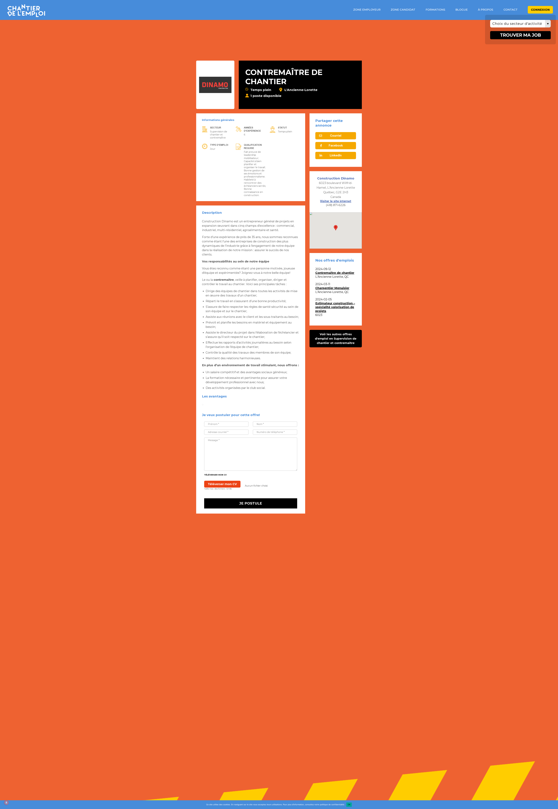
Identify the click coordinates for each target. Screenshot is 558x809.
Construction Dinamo (335, 178)
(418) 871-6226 (336, 205)
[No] (554, 804)
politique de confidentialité (332, 804)
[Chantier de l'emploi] (69, 10)
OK (349, 804)
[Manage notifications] (6, 802)
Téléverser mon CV (215, 475)
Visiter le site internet (335, 201)
